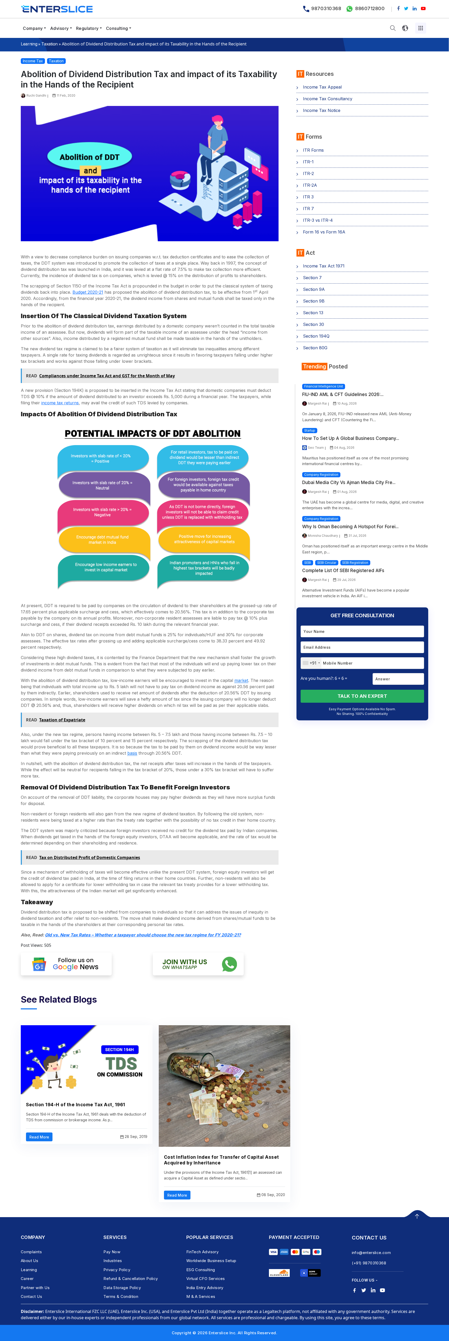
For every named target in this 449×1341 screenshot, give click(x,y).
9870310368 (326, 8)
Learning (29, 43)
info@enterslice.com (371, 1252)
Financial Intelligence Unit (323, 386)
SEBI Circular (326, 563)
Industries (112, 1260)
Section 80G (315, 347)
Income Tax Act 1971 (324, 266)
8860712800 (370, 8)
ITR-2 (308, 173)
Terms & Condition (120, 1296)
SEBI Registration (355, 563)
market (241, 680)
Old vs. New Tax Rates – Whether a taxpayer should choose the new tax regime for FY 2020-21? (143, 934)
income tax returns (60, 402)
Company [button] (33, 28)
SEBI (307, 563)
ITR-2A (310, 185)
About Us (29, 1260)
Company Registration (321, 475)
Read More (39, 1137)
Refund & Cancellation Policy (130, 1278)
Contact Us (31, 1296)
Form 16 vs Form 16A (324, 231)
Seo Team (316, 448)
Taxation (49, 43)
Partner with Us (35, 1287)
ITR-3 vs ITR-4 (318, 220)
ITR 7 (308, 208)
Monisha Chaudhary (323, 536)
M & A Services (200, 1296)
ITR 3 (308, 196)
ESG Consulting (200, 1269)
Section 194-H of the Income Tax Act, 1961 (75, 1104)
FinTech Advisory (202, 1251)
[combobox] (311, 663)
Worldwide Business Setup (211, 1260)
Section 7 (312, 277)
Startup (309, 430)
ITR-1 (308, 161)
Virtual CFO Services (205, 1278)
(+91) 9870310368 (369, 1262)
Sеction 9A (314, 289)
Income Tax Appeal (322, 87)
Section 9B (314, 301)
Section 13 (313, 312)
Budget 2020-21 (87, 292)
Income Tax (33, 61)
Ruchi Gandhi (36, 95)
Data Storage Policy (122, 1287)
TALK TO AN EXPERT (362, 696)
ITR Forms (313, 150)
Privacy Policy (116, 1269)
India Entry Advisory (204, 1287)
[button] (392, 28)
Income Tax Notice (321, 110)
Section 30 (313, 324)
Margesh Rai (317, 403)
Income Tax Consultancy (327, 98)
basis (132, 753)
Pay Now (111, 1251)
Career (27, 1278)
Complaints (31, 1251)
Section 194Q (316, 336)
